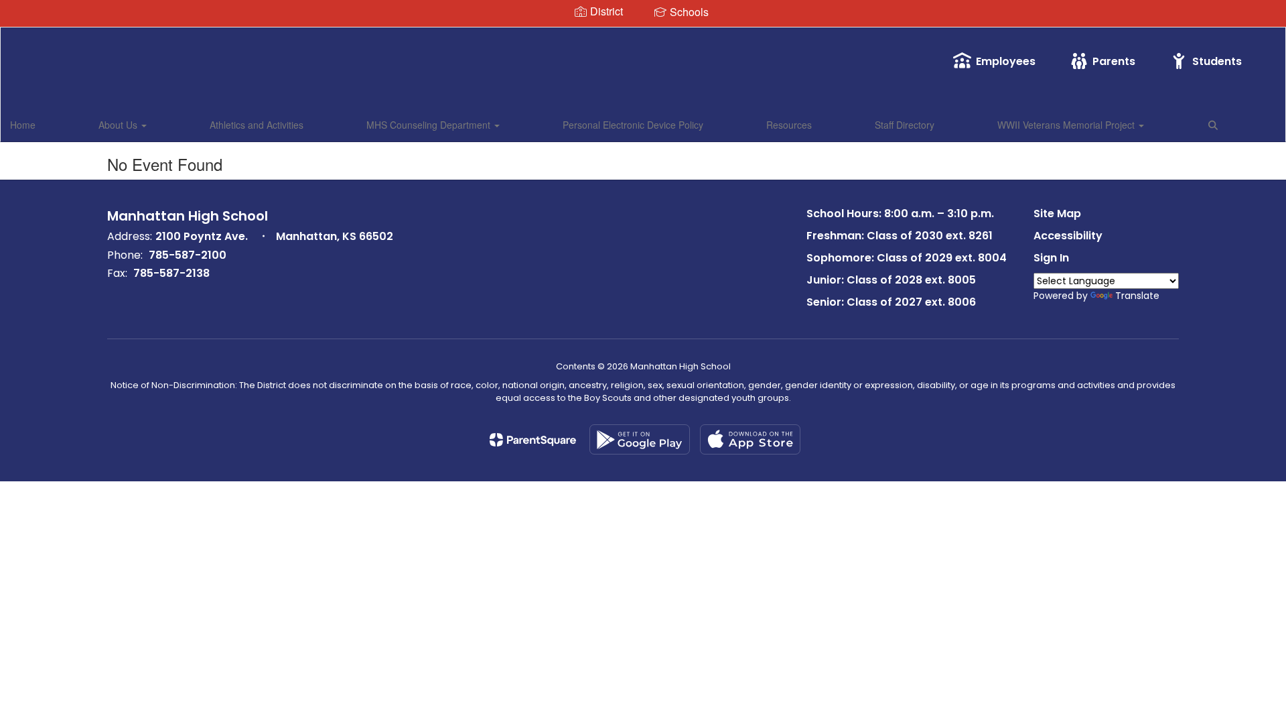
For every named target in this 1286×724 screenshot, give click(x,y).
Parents (1113, 61)
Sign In (1051, 257)
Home (22, 124)
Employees (1005, 61)
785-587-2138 (171, 273)
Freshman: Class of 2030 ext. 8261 (899, 235)
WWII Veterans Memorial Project (1067, 124)
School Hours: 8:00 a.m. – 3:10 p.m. (900, 213)
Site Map (1057, 213)
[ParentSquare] (532, 440)
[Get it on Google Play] (639, 439)
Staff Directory (904, 124)
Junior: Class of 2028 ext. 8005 (891, 280)
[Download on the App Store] (750, 439)
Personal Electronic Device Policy (633, 124)
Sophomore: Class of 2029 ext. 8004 (906, 257)
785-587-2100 (187, 255)
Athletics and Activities (256, 124)
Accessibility (1067, 235)
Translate (1137, 295)
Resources (789, 124)
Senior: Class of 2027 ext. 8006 (891, 302)
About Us (119, 124)
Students (1217, 61)
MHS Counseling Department (429, 124)
